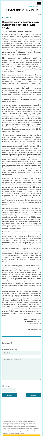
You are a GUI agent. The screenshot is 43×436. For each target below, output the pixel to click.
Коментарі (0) (7, 343)
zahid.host (22, 433)
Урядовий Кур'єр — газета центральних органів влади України (22, 8)
